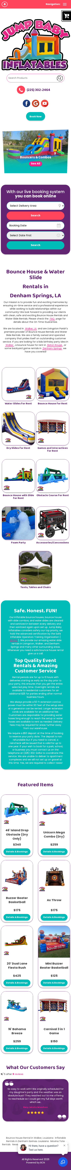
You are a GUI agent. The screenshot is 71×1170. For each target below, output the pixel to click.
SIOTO (13, 640)
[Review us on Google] (35, 103)
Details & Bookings (17, 851)
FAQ (52, 318)
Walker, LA (30, 328)
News (15, 1144)
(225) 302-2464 (38, 90)
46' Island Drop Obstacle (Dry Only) (17, 834)
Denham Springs (52, 348)
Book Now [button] (36, 117)
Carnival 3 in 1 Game (54, 1031)
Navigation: (53, 4)
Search (35, 245)
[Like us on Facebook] (26, 103)
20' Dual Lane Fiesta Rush (17, 965)
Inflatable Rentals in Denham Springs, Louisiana (36, 1139)
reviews (18, 1074)
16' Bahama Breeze (17, 1031)
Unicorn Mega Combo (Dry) (54, 834)
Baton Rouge (54, 345)
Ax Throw (54, 900)
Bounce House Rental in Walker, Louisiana (29, 1138)
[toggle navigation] (64, 4)
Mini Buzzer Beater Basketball (54, 965)
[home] (5, 4)
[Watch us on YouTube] (44, 103)
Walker (9, 345)
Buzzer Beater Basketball (17, 900)
